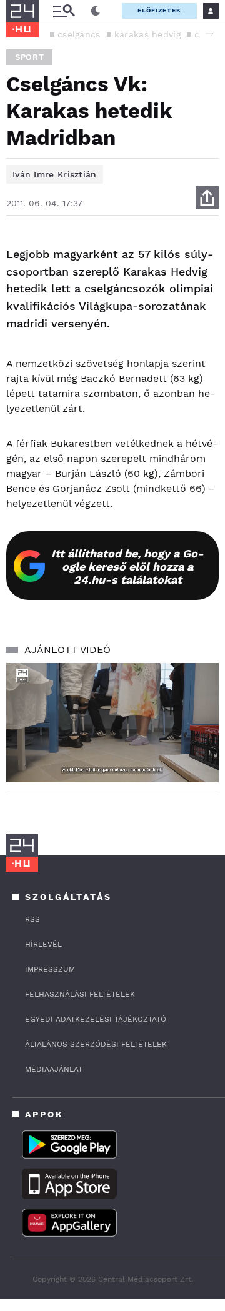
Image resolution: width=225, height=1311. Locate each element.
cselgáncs (79, 34)
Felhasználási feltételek (80, 994)
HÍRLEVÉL (43, 944)
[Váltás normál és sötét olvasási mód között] (95, 11)
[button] (209, 34)
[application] (112, 722)
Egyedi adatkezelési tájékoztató (95, 1019)
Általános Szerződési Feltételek (96, 1044)
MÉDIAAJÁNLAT (53, 1069)
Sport (29, 57)
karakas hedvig (147, 34)
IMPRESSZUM (50, 969)
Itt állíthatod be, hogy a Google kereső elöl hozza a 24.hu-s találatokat (127, 566)
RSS (32, 919)
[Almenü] (64, 11)
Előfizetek (159, 10)
